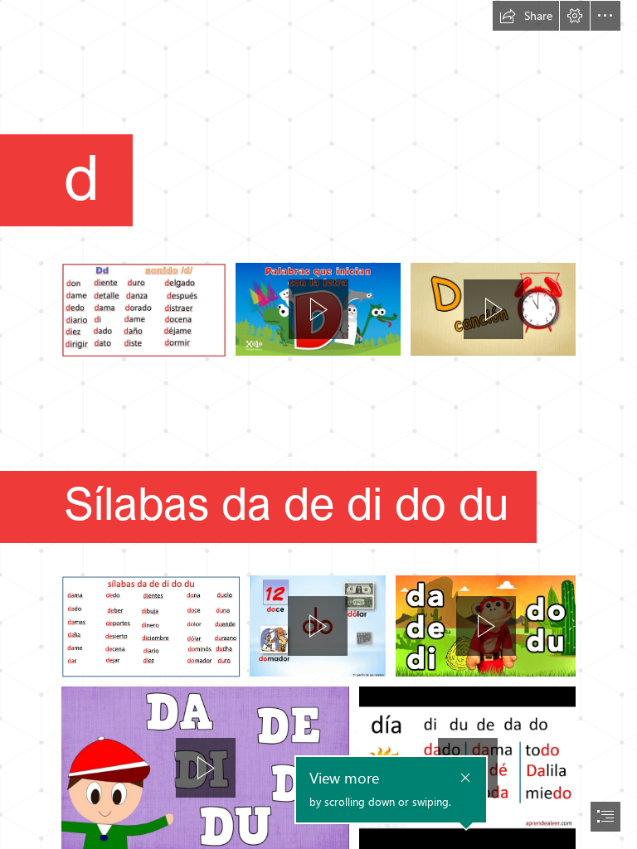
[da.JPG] (150, 626)
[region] (318, 309)
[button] (526, 16)
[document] (318, 424)
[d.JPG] (143, 309)
